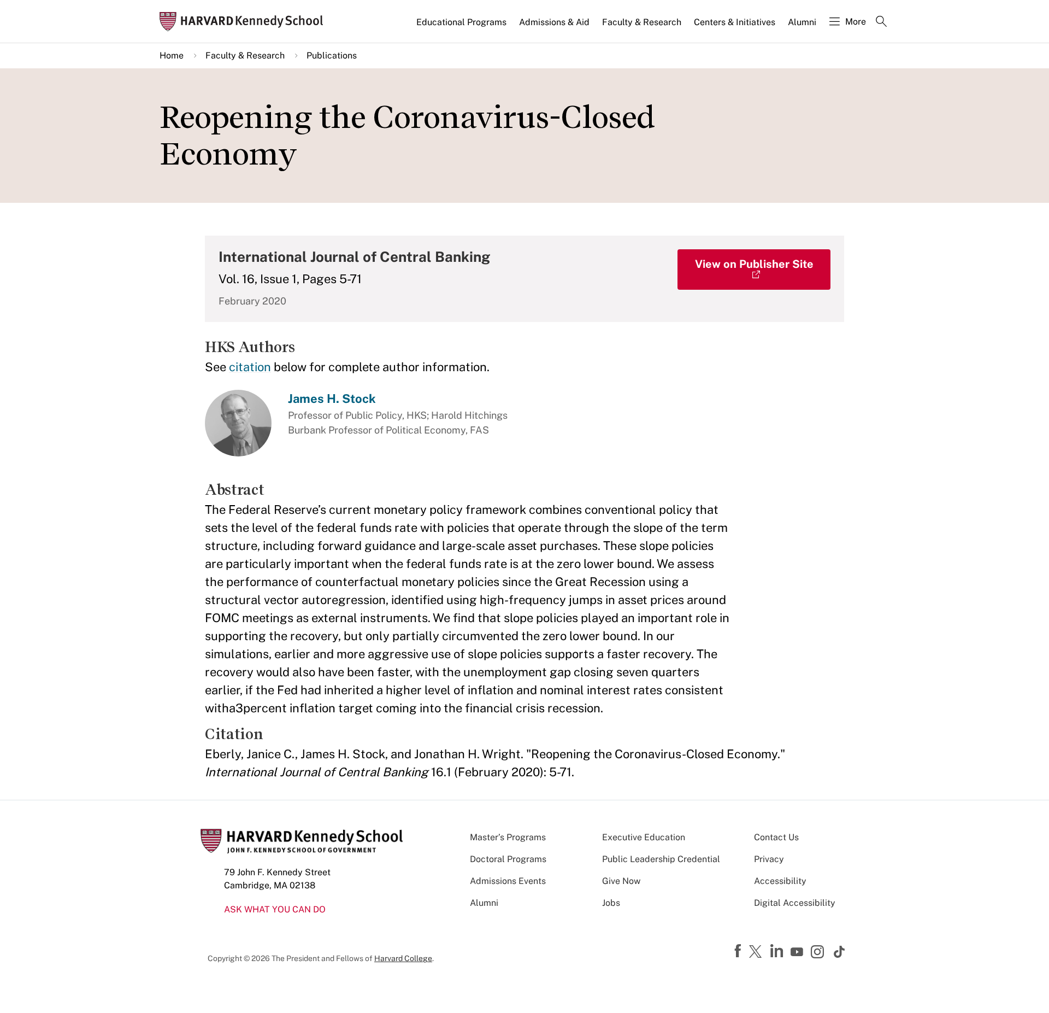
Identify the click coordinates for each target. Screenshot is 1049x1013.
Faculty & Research (641, 22)
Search (881, 22)
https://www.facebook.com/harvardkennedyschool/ (739, 951)
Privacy (769, 859)
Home (172, 55)
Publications (332, 55)
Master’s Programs (508, 837)
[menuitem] (462, 26)
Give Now (621, 881)
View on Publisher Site (754, 264)
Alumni (802, 22)
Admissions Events (508, 881)
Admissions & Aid (554, 22)
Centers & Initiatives (734, 22)
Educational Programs (461, 22)
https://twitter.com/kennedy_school (757, 952)
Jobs (611, 903)
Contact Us (776, 837)
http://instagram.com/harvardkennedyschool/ (819, 953)
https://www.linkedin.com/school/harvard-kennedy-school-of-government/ (778, 951)
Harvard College (403, 958)
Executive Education (643, 837)
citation (250, 367)
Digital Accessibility (794, 903)
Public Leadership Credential (661, 859)
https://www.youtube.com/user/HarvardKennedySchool (798, 952)
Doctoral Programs (508, 859)
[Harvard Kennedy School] (245, 21)
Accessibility (780, 881)
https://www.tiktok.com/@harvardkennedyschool (840, 951)
